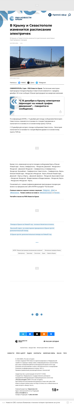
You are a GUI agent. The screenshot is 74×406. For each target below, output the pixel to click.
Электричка (21, 253)
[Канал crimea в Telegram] (22, 334)
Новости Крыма (51, 253)
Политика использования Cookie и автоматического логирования (36, 367)
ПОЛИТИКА (24, 348)
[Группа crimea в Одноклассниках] (44, 334)
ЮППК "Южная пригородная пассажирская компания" (28, 250)
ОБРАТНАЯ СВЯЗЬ (49, 353)
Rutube (56, 193)
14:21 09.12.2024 (14, 43)
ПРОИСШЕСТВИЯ (42, 348)
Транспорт (29, 253)
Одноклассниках (46, 193)
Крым (43, 253)
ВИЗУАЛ (51, 348)
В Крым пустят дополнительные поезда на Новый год (30, 234)
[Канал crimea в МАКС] (51, 334)
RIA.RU (59, 353)
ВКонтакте (14, 193)
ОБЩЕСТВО (32, 348)
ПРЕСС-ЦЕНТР (20, 353)
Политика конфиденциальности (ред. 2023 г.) (29, 368)
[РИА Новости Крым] (20, 18)
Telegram (46, 190)
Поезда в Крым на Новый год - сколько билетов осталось (32, 224)
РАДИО (29, 353)
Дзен (53, 190)
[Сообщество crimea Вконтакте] (30, 334)
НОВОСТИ (10, 353)
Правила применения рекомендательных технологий (32, 370)
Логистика (37, 253)
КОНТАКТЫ (37, 353)
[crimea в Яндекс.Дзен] (37, 334)
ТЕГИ (65, 353)
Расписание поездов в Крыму (53, 250)
